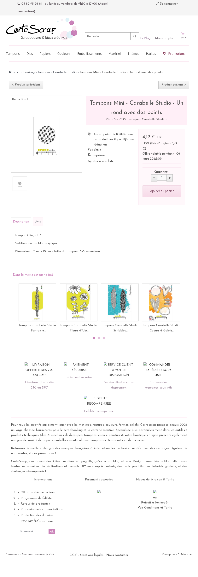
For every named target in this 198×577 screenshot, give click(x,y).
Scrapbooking (25, 72)
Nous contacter (117, 555)
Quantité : (161, 171)
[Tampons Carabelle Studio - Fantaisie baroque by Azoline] (37, 302)
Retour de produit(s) (35, 503)
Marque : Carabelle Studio (147, 119)
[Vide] (183, 22)
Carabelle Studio (65, 72)
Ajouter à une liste (101, 161)
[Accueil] (10, 72)
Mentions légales (91, 555)
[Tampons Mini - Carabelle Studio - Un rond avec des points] (20, 184)
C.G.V (73, 555)
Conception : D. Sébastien (177, 554)
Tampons (44, 72)
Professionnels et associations (42, 509)
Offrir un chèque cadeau (38, 492)
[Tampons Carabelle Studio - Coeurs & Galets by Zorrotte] (161, 302)
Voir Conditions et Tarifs (155, 507)
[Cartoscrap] (42, 19)
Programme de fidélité (36, 498)
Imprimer (98, 155)
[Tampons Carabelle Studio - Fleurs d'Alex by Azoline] (79, 302)
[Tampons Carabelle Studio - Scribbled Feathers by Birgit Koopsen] (120, 302)
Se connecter (168, 3)
